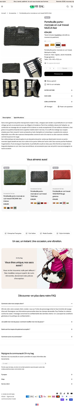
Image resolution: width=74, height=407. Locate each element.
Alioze (3, 396)
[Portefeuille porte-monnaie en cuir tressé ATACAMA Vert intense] (14, 178)
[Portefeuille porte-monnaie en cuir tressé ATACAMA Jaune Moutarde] (5, 207)
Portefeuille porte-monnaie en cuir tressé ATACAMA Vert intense (14, 198)
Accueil (3, 13)
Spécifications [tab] (19, 118)
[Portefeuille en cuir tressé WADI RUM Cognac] (54, 203)
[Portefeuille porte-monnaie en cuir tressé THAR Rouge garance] (45, 203)
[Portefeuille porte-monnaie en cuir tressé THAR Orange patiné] (42, 203)
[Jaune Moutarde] (52, 45)
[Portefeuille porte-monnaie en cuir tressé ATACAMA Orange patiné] (11, 207)
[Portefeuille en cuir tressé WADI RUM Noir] (60, 203)
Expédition (58, 35)
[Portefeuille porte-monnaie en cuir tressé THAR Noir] (39, 176)
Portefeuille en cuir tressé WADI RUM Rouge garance (61, 193)
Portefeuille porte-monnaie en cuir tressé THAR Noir (38, 193)
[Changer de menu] (2, 6)
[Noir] (58, 45)
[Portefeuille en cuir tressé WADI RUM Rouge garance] (62, 176)
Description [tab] (7, 118)
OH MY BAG (10, 394)
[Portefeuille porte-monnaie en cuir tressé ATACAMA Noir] (8, 207)
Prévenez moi (58, 74)
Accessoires (12, 13)
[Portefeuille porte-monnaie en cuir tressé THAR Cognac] (32, 203)
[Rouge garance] (63, 45)
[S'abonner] (45, 363)
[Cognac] (46, 45)
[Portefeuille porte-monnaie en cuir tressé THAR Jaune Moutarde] (35, 203)
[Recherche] (67, 6)
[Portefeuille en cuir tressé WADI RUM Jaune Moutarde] (57, 203)
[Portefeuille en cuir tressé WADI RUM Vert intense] (67, 203)
